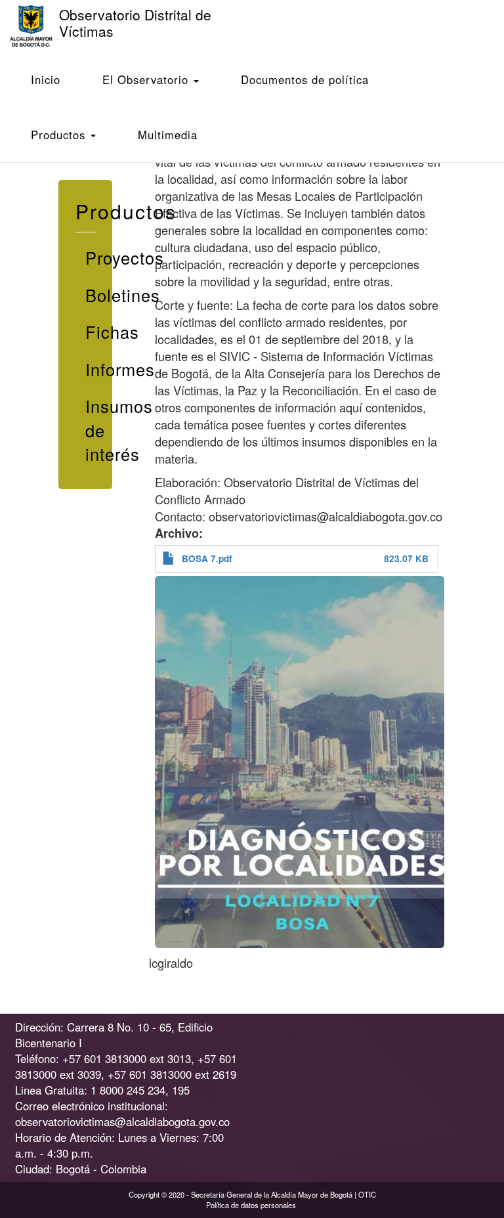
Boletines (90, 295)
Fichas (90, 331)
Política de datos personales (251, 1205)
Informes (90, 369)
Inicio (45, 79)
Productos (60, 134)
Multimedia (168, 134)
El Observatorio (147, 79)
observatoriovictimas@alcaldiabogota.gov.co (122, 1121)
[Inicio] (36, 26)
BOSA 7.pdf (207, 558)
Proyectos (90, 257)
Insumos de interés (90, 430)
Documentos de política (305, 79)
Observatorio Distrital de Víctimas (135, 23)
